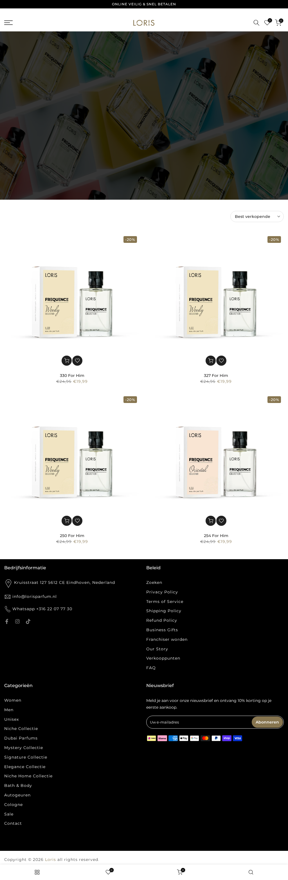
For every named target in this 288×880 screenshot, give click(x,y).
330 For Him (72, 375)
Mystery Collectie (23, 747)
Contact (13, 823)
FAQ (151, 667)
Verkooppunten (163, 658)
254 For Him (216, 535)
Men (9, 709)
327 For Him (216, 375)
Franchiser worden (167, 639)
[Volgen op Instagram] (17, 621)
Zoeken (154, 582)
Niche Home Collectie (28, 775)
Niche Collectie (21, 728)
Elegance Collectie (25, 766)
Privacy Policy (162, 592)
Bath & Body (18, 785)
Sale (9, 814)
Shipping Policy (163, 610)
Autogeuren (17, 795)
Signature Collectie (25, 757)
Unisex (11, 719)
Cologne (13, 804)
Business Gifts (162, 629)
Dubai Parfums (21, 738)
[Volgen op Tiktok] (28, 621)
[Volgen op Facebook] (6, 621)
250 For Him (72, 535)
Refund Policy (161, 620)
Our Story (157, 648)
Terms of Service (164, 601)
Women (12, 700)
